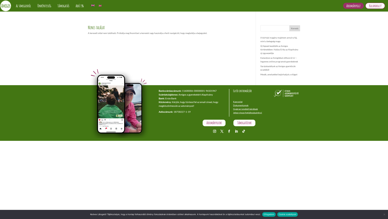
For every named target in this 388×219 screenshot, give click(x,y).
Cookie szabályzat (287, 214)
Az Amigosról (23, 5)
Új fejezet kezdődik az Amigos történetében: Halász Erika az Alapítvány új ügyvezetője (279, 50)
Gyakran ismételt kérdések (245, 109)
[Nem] (384, 214)
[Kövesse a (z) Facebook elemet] (229, 131)
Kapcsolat (237, 101)
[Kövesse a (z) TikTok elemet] (244, 131)
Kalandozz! (375, 5)
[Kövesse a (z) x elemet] (222, 131)
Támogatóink (244, 122)
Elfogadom (269, 214)
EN (92, 5)
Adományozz (353, 5)
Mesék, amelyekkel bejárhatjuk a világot (278, 74)
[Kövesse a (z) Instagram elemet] (215, 131)
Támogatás (63, 5)
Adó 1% (80, 5)
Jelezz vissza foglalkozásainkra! (247, 112)
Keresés (294, 28)
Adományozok (214, 122)
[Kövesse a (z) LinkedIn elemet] (236, 131)
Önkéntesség (44, 5)
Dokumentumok (240, 105)
